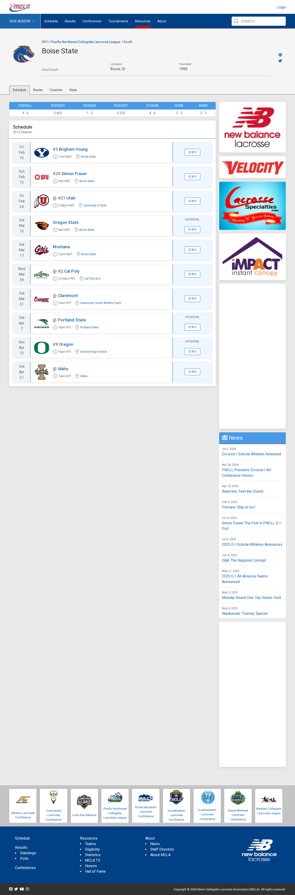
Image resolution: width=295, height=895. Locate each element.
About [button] (161, 21)
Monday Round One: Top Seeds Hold (251, 597)
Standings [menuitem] (28, 853)
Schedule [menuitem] (51, 21)
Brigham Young (73, 149)
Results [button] (70, 21)
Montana (61, 246)
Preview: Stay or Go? (238, 507)
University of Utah (94, 205)
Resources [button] (142, 21)
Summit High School (93, 351)
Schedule (19, 90)
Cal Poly (72, 271)
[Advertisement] (252, 356)
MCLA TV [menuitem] (92, 860)
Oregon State (66, 222)
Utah (70, 198)
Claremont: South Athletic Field (100, 303)
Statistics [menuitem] (92, 855)
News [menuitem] (155, 844)
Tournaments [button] (118, 21)
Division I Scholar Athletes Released (251, 454)
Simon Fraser (74, 173)
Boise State (88, 156)
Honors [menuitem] (91, 866)
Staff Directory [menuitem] (162, 849)
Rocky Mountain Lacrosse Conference (145, 812)
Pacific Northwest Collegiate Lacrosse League (85, 42)
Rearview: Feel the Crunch (242, 491)
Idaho (63, 368)
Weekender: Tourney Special (245, 613)
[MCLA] (20, 7)
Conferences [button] (92, 21)
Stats (73, 90)
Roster (38, 90)
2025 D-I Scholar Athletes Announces (252, 544)
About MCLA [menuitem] (160, 855)
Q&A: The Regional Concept (244, 560)
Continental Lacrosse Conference (53, 815)
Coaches (56, 90)
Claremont (68, 295)
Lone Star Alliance (84, 815)
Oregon (66, 344)
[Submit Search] (236, 21)
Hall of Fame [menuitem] (95, 871)
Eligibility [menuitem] (92, 849)
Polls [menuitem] (24, 858)
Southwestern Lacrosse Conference (207, 814)
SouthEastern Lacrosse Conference (176, 815)
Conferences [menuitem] (25, 868)
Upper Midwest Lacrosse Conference (238, 815)
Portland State (72, 320)
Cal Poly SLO (92, 278)
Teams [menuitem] (90, 844)
